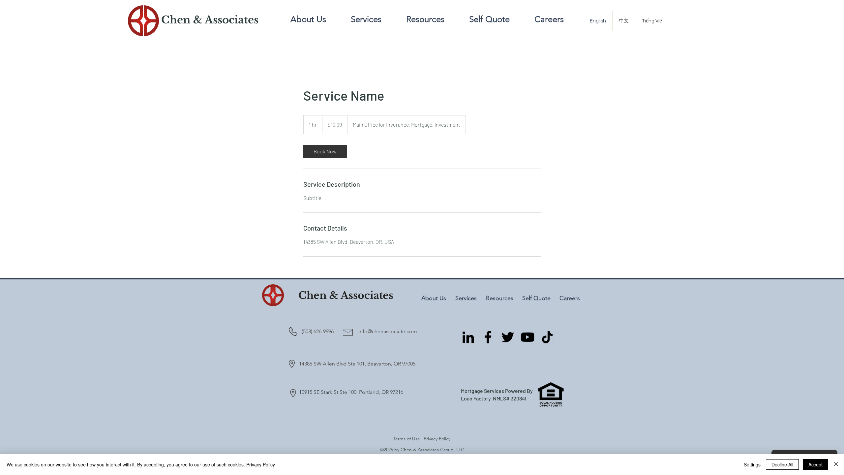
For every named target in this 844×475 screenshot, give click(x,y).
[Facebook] (488, 337)
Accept (815, 464)
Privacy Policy (437, 439)
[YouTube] (527, 337)
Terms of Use (406, 439)
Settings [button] (752, 464)
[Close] (836, 464)
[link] (325, 151)
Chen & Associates (345, 295)
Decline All (782, 464)
